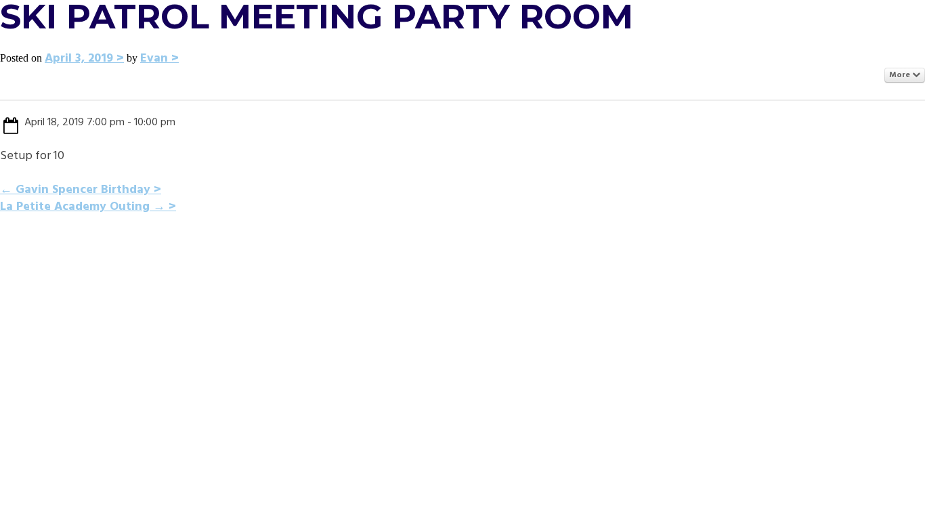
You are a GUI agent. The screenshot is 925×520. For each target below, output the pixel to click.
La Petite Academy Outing (82, 207)
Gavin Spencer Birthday (75, 190)
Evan (154, 58)
